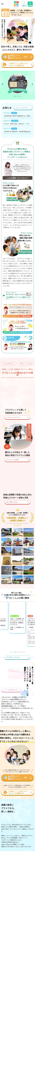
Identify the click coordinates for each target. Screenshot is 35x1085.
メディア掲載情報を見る (10, 690)
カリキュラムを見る (13, 459)
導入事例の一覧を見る (13, 657)
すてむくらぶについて (13, 417)
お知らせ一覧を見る (22, 107)
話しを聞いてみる (12, 502)
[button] (32, 84)
